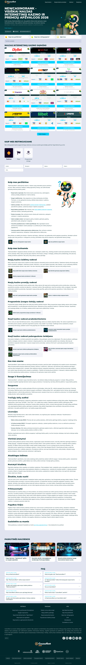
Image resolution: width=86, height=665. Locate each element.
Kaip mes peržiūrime (67, 612)
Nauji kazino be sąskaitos (23, 617)
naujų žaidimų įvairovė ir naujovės (43, 209)
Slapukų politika (17, 663)
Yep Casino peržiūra (17, 86)
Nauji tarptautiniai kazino (47, 615)
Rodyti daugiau (42, 134)
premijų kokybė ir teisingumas (38, 204)
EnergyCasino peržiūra (17, 128)
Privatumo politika (34, 663)
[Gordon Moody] (46, 651)
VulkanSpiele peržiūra (43, 64)
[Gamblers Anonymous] (37, 651)
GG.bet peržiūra (43, 86)
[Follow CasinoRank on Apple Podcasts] (80, 638)
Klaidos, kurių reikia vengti (47, 610)
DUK (67, 617)
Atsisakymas (67, 620)
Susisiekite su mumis (67, 622)
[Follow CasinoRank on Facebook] (63, 638)
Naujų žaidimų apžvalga (48, 612)
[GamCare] (58, 651)
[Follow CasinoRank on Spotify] (76, 638)
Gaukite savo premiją (17, 62)
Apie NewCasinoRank (67, 610)
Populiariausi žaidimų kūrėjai (47, 617)
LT (5, 638)
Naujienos (78, 2)
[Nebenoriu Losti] (28, 651)
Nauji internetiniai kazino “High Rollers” (23, 615)
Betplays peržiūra (69, 86)
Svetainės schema (68, 663)
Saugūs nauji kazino (23, 612)
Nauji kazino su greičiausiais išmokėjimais (23, 610)
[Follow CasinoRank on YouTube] (73, 638)
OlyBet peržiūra (17, 64)
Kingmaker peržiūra (17, 108)
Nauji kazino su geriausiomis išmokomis (23, 620)
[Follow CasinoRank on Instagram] (67, 638)
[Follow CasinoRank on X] (70, 638)
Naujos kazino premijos (60, 2)
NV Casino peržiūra (68, 64)
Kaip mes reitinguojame (68, 615)
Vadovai (71, 2)
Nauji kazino (48, 2)
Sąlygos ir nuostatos (51, 663)
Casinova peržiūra (69, 108)
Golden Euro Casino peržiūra (42, 108)
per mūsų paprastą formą (40, 525)
